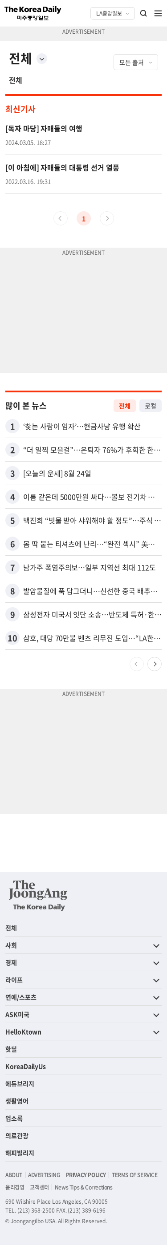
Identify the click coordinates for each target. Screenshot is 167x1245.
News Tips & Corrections (84, 1187)
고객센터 (39, 1187)
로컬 (150, 405)
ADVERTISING (44, 1175)
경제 (11, 962)
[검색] (143, 13)
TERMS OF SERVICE (135, 1175)
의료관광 (17, 1135)
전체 (15, 80)
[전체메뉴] (158, 13)
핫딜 (11, 1048)
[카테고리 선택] (42, 58)
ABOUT (13, 1175)
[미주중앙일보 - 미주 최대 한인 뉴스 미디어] (32, 13)
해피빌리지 (19, 1152)
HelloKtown (23, 1031)
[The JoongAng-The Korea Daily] (38, 895)
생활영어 (17, 1100)
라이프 (14, 979)
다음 (154, 664)
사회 (11, 945)
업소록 (14, 1118)
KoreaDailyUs (25, 1066)
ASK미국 (17, 1014)
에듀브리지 (19, 1083)
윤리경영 (14, 1187)
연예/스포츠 (21, 996)
